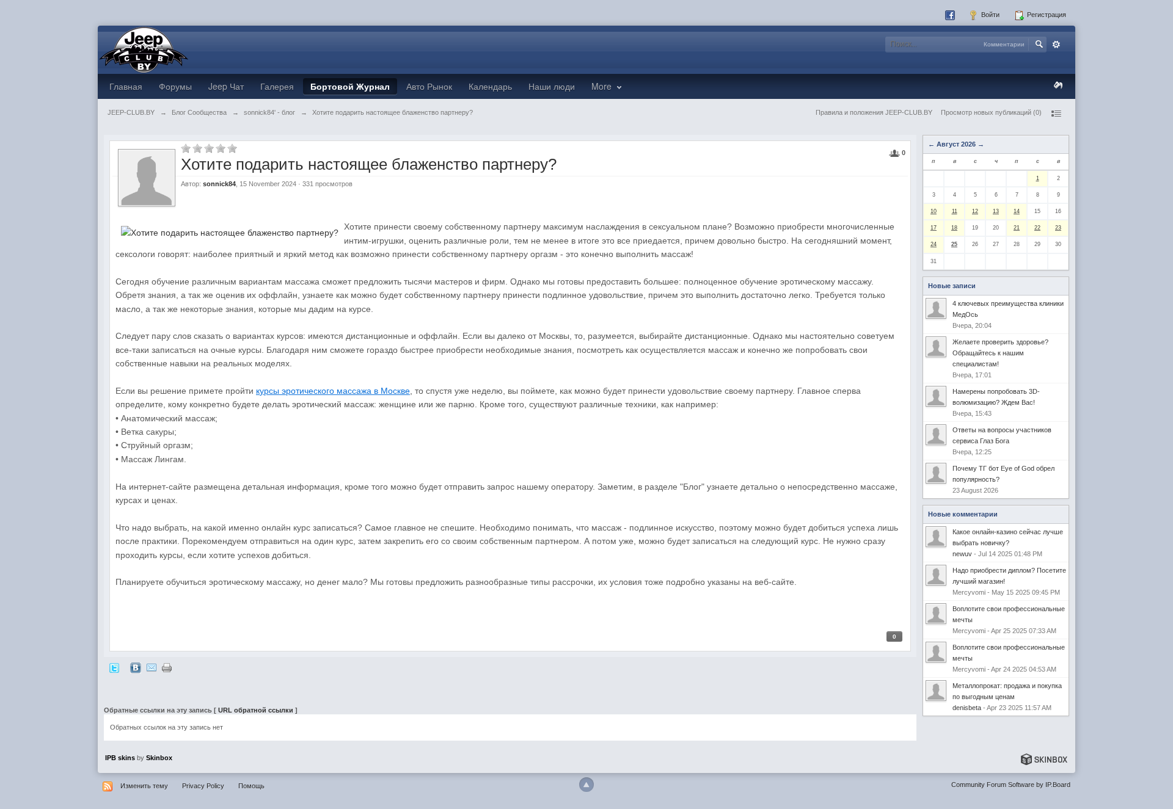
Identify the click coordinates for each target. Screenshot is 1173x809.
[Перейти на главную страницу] (143, 49)
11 (954, 211)
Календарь (490, 86)
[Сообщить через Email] (151, 667)
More (602, 86)
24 (933, 244)
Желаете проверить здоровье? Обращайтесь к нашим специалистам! (1000, 353)
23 (1058, 228)
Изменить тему (144, 785)
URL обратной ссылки (255, 710)
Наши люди (551, 86)
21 (1017, 228)
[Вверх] (586, 784)
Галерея (277, 86)
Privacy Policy (203, 785)
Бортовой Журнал (350, 86)
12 (975, 211)
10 (933, 211)
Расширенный (1056, 45)
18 (954, 228)
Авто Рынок (429, 86)
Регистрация (1045, 14)
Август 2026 (956, 144)
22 (1037, 228)
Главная (125, 86)
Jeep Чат (226, 86)
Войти (989, 14)
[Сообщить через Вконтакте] (135, 667)
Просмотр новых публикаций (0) (991, 112)
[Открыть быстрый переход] (1055, 113)
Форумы (175, 86)
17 (933, 228)
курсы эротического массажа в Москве (333, 391)
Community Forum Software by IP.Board (1010, 784)
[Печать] (167, 667)
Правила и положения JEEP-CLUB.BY (874, 112)
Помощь (251, 785)
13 (996, 211)
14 (1017, 211)
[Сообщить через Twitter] (114, 667)
